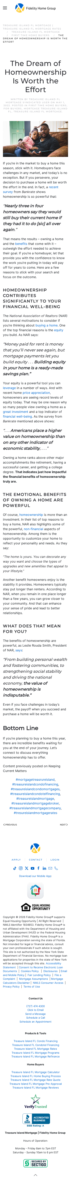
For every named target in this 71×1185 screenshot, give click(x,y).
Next (63, 824)
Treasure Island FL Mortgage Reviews (35, 1087)
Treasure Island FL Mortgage (38, 111)
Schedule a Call (35, 1017)
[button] (5, 8)
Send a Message (35, 1013)
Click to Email (35, 1009)
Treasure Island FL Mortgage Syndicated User (33, 101)
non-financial (33, 529)
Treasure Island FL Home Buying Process (35, 1076)
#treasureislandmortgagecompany (35, 808)
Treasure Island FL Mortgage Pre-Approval (35, 1083)
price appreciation (36, 393)
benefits (21, 244)
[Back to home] (35, 8)
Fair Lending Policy (39, 975)
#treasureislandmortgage (35, 798)
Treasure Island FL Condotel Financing (35, 1045)
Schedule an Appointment (35, 1021)
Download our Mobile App (35, 876)
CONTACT (35, 859)
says (18, 650)
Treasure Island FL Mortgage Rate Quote (35, 1079)
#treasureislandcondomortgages (35, 789)
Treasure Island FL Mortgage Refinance (35, 1056)
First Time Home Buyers (48, 105)
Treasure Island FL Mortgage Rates (35, 1048)
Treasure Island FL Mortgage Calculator (35, 1072)
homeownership (31, 515)
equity (58, 330)
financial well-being (17, 416)
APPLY (16, 859)
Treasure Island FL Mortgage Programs (35, 1052)
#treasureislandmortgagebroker (35, 803)
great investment (15, 412)
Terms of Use (32, 986)
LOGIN (55, 859)
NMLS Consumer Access (48, 982)
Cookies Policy (30, 971)
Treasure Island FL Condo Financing (36, 1041)
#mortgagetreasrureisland (35, 779)
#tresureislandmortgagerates (35, 813)
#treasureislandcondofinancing (35, 784)
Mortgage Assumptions (33, 978)
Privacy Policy (11, 986)
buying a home (47, 325)
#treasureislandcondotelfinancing (35, 794)
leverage (9, 388)
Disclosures (50, 971)
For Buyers (13, 108)
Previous (11, 824)
